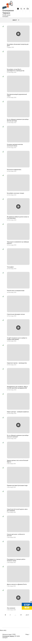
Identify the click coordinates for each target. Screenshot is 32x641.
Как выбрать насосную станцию (15, 193)
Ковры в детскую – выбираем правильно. (18, 411)
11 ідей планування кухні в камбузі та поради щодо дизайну (17, 338)
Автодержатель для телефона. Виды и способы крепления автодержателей (17, 387)
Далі (27, 615)
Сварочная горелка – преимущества (17, 363)
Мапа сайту (3, 630)
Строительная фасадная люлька (16, 314)
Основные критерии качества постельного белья (15, 145)
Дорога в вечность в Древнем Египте (17, 584)
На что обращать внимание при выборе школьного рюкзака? (17, 436)
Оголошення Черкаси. (8, 636)
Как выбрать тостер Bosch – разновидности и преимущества (15, 70)
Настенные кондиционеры (14, 169)
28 (21, 615)
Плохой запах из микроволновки (15, 290)
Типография (10, 267)
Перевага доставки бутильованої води (17, 485)
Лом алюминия (11, 608)
